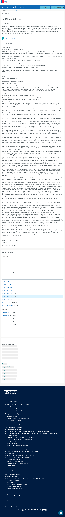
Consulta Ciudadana (12, 467)
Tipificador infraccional (13, 480)
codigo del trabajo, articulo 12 (9, 370)
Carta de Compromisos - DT (14, 486)
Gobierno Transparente (13, 416)
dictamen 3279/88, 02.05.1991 (9, 346)
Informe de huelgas (12, 435)
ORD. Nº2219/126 (6, 272)
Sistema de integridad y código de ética (17, 463)
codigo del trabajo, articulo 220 (9, 373)
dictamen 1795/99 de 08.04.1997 (9, 355)
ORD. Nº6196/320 (6, 284)
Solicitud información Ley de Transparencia (18, 418)
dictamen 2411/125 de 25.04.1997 (10, 349)
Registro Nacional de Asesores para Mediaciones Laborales (22, 451)
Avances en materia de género (15, 461)
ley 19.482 (4, 364)
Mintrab (9, 407)
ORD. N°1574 (5, 325)
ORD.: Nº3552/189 (7, 290)
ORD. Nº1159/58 (6, 275)
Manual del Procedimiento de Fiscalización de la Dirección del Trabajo (25, 478)
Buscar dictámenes (57, 7)
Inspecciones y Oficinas (20, 510)
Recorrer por (44, 7)
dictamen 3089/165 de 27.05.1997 (10, 352)
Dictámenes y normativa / (9, 10)
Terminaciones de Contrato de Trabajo (17, 449)
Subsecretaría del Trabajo (14, 409)
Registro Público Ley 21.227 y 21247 (16, 471)
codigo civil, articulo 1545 (8, 367)
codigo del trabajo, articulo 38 (9, 376)
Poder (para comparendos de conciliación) (18, 484)
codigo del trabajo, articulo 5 (9, 379)
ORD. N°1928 (5, 334)
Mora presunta (11, 453)
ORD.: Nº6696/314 (7, 305)
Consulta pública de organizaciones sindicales (19, 457)
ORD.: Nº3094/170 (7, 293)
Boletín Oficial (10, 482)
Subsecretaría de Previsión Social (15, 410)
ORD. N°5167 (5, 331)
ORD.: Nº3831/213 (7, 287)
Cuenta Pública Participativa (14, 488)
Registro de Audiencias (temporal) (16, 424)
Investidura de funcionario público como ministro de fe (21, 437)
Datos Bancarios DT (12, 465)
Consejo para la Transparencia (15, 420)
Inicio (2, 10)
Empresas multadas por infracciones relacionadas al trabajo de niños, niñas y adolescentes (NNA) (33, 433)
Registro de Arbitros (12, 443)
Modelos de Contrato (12, 476)
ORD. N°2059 (5, 316)
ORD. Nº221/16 (6, 278)
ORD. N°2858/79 (6, 266)
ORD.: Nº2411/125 (7, 299)
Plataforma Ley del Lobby (13, 422)
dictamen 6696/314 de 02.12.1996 (10, 358)
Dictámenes (18, 10)
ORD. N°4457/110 (7, 263)
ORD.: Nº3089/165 (7, 296)
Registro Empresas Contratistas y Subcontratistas (20, 439)
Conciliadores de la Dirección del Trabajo (18, 469)
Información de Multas (13, 447)
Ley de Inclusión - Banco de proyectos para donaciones (21, 455)
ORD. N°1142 (5, 313)
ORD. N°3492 (5, 322)
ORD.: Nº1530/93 (6, 281)
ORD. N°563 (5, 328)
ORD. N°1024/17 (6, 260)
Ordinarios (5, 309)
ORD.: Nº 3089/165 (10, 38)
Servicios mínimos (11, 441)
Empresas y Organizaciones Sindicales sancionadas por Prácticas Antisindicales (28, 431)
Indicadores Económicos (13, 459)
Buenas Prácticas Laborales (14, 429)
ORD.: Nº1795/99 (6, 302)
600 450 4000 (21, 509)
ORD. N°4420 (5, 319)
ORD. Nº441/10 (6, 269)
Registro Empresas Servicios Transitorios (17, 445)
